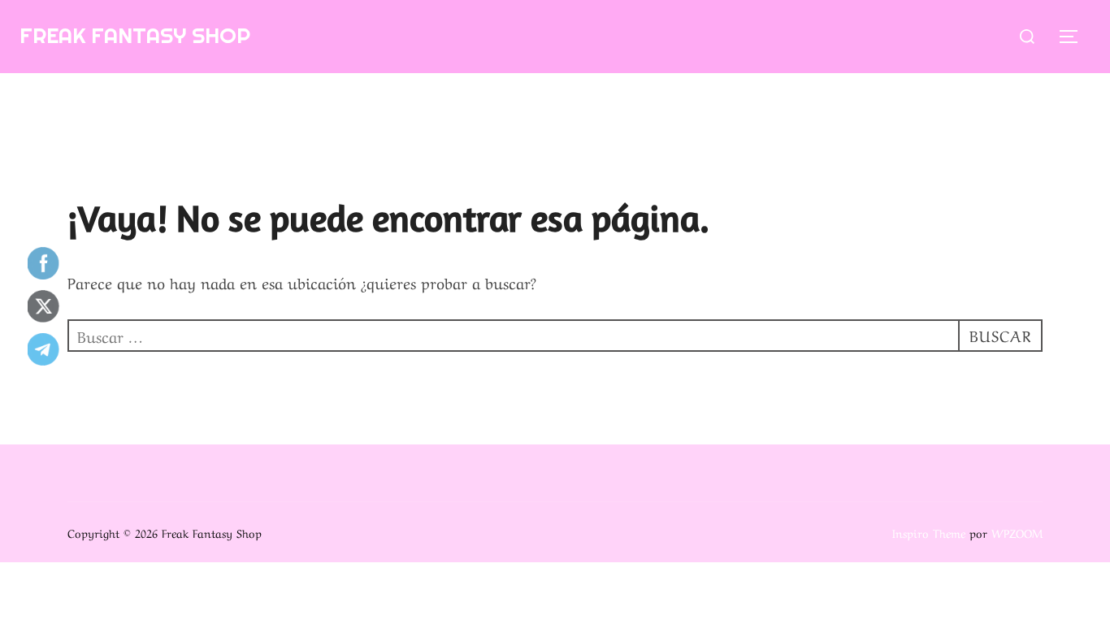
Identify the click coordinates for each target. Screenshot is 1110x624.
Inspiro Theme (928, 532)
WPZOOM (1017, 532)
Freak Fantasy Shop (135, 35)
